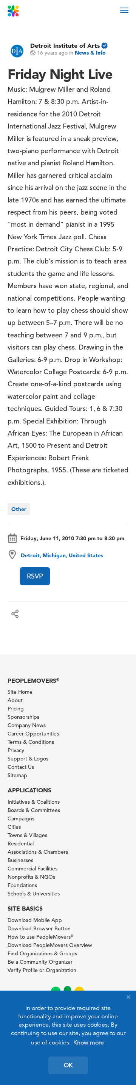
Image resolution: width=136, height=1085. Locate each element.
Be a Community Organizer (40, 961)
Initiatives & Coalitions (34, 801)
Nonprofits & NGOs (31, 876)
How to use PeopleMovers (40, 936)
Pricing (16, 708)
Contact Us (21, 767)
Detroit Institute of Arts (65, 45)
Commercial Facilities (32, 868)
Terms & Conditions (31, 741)
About (15, 700)
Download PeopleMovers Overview (50, 945)
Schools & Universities (34, 893)
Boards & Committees (34, 810)
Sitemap (17, 775)
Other (18, 509)
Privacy (16, 750)
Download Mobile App (35, 920)
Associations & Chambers (38, 851)
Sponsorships (23, 716)
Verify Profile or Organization (42, 970)
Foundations (22, 885)
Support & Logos (28, 758)
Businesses (20, 860)
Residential (21, 843)
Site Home (20, 691)
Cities (14, 826)
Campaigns (21, 818)
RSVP (35, 576)
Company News (27, 725)
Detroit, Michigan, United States (62, 555)
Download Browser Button (39, 928)
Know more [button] (88, 1042)
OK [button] (68, 1065)
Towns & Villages (27, 835)
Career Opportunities (33, 733)
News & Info (90, 52)
